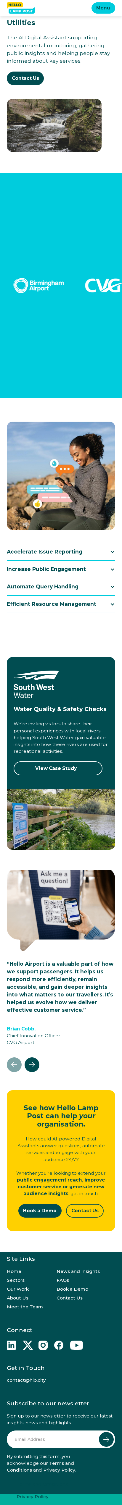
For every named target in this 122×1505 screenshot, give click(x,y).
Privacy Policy (59, 1470)
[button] (103, 8)
